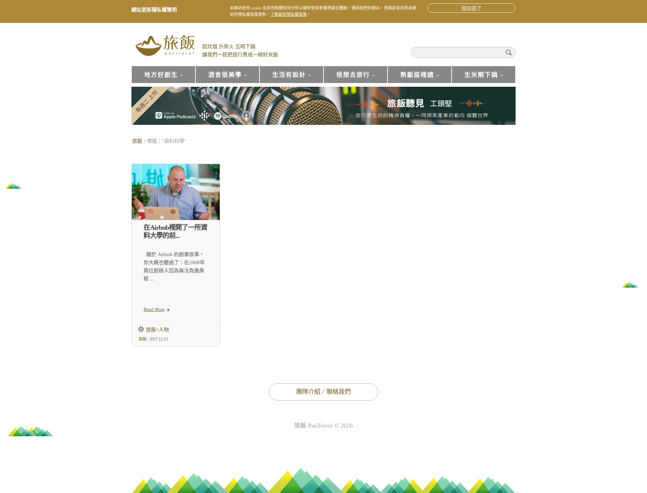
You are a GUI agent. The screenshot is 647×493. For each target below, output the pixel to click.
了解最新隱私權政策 (288, 14)
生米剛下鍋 (475, 77)
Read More (154, 309)
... (151, 278)
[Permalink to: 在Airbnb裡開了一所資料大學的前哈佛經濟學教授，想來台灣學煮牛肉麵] (176, 192)
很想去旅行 (347, 77)
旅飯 (137, 141)
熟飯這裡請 (411, 77)
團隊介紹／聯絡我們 (323, 391)
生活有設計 (282, 77)
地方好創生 (154, 77)
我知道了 (471, 8)
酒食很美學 (218, 77)
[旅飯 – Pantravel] (165, 45)
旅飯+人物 (157, 329)
